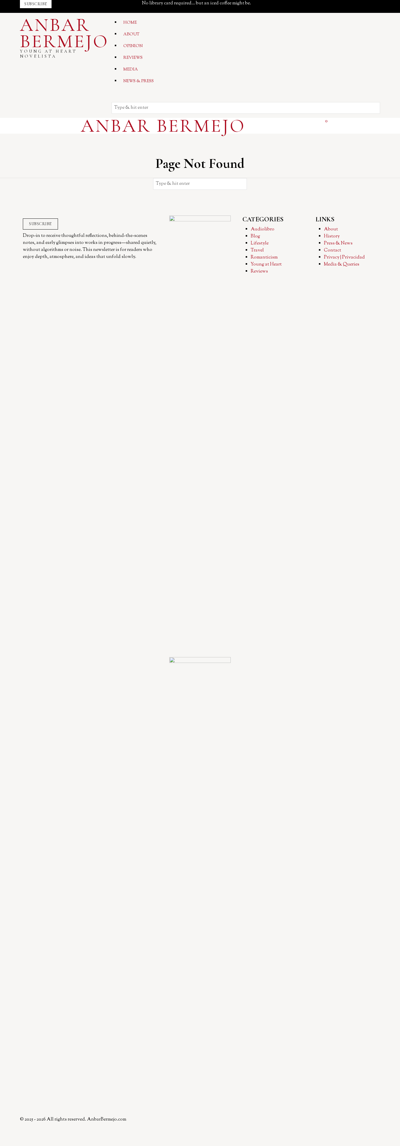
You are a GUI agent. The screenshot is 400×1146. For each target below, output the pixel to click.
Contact (332, 250)
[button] (374, 108)
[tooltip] (267, 3)
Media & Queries (341, 264)
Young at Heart (266, 264)
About (331, 229)
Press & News (338, 243)
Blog (255, 236)
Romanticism (264, 257)
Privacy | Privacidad (344, 257)
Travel (257, 250)
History (332, 236)
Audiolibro (262, 229)
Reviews (259, 271)
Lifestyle (260, 243)
